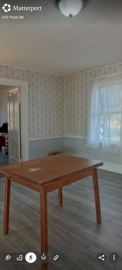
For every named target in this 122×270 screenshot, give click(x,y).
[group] (19, 257)
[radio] (8, 257)
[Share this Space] (101, 257)
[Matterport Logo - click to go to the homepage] (22, 7)
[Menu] (114, 257)
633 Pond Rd (13, 17)
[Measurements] (56, 257)
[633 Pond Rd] (61, 135)
